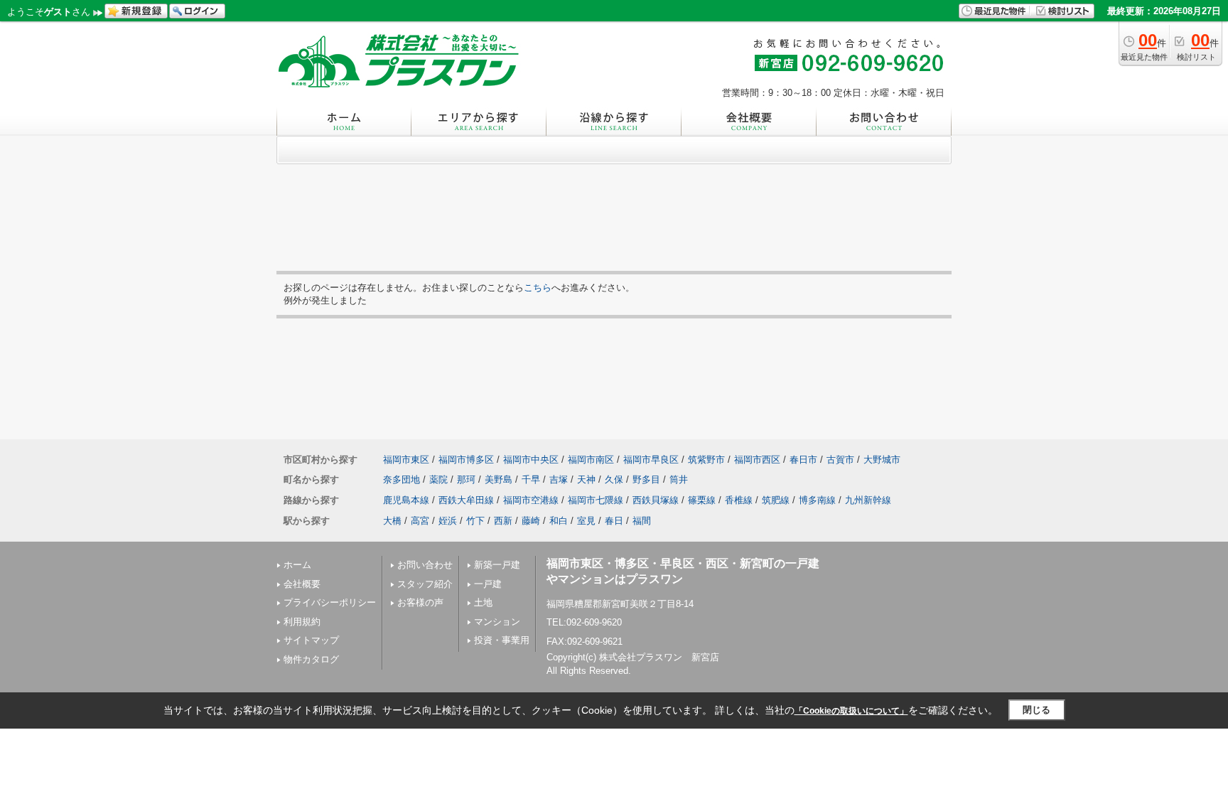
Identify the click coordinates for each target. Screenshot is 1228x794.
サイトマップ (311, 640)
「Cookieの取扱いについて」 (851, 711)
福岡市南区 (591, 459)
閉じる (1036, 709)
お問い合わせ (425, 564)
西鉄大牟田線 (466, 500)
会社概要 (302, 584)
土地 (483, 602)
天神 (586, 479)
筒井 (678, 479)
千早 (531, 479)
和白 (558, 520)
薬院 (438, 479)
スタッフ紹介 (425, 584)
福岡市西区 (757, 459)
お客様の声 (420, 602)
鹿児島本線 (406, 500)
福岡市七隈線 (595, 500)
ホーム (297, 564)
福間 (641, 520)
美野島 (498, 479)
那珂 (466, 479)
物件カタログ (311, 659)
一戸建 (488, 584)
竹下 (475, 520)
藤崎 (531, 520)
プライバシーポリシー (330, 602)
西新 (503, 520)
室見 (586, 520)
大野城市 (881, 459)
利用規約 (302, 621)
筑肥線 (776, 500)
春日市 (803, 459)
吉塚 (558, 479)
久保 (614, 479)
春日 (614, 520)
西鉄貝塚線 (655, 500)
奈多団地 (401, 479)
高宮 (420, 520)
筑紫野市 (706, 459)
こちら (537, 287)
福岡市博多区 (466, 459)
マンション (497, 621)
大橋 (392, 520)
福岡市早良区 (651, 459)
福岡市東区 (406, 459)
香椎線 (739, 500)
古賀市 (840, 459)
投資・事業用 (501, 640)
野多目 (646, 479)
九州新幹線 (868, 500)
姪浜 (447, 520)
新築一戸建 (497, 564)
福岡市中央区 (531, 459)
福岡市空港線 (531, 500)
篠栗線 (702, 500)
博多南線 (817, 500)
